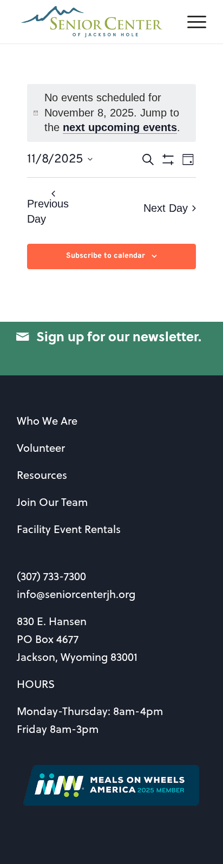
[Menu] (191, 21)
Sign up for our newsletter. (118, 336)
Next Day (165, 208)
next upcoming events (120, 127)
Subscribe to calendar (105, 256)
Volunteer (41, 448)
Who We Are (47, 420)
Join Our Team (52, 502)
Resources (42, 475)
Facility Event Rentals (69, 529)
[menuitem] (191, 21)
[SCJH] (92, 21)
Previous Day (48, 211)
